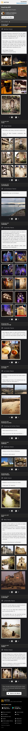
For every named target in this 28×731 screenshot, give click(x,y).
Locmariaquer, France (10, 188)
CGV (2, 727)
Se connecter (24, 1)
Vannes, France (8, 29)
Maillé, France (7, 478)
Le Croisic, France (9, 371)
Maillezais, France (9, 447)
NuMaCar (13, 13)
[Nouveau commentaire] (16, 117)
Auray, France (7, 126)
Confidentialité (5, 723)
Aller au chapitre (4, 21)
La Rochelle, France (9, 600)
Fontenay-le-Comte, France (12, 426)
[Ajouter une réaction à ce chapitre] (11, 117)
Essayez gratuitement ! (22, 3)
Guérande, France (9, 227)
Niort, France (7, 519)
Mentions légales (5, 725)
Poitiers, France (8, 650)
